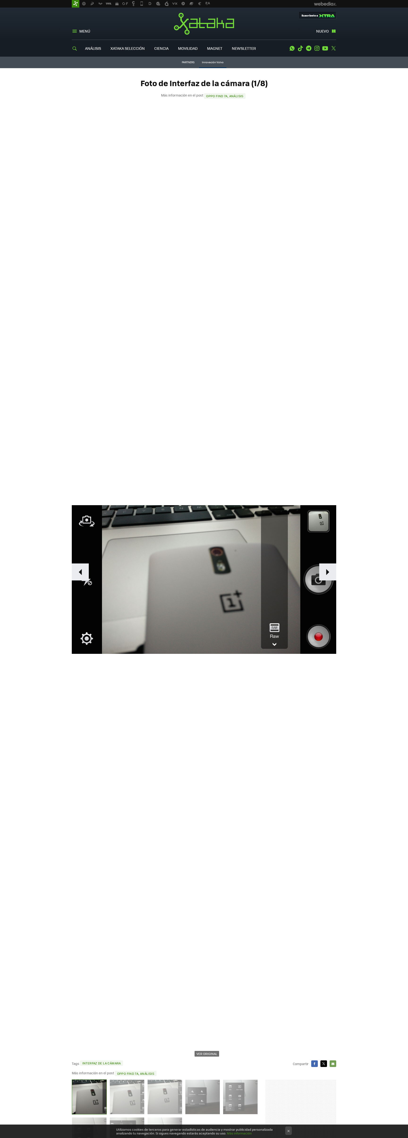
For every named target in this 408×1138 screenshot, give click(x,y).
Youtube (325, 48)
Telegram (308, 48)
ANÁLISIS (93, 48)
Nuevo (322, 31)
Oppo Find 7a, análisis (224, 96)
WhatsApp (292, 48)
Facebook (314, 1063)
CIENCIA (161, 48)
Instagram (317, 48)
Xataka (204, 24)
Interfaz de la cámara (101, 1063)
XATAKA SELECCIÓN (127, 48)
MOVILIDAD (188, 48)
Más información (239, 1133)
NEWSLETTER (244, 48)
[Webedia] (325, 4)
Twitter (333, 48)
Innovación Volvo (213, 62)
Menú (84, 31)
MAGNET (214, 48)
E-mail (333, 1063)
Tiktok (300, 48)
